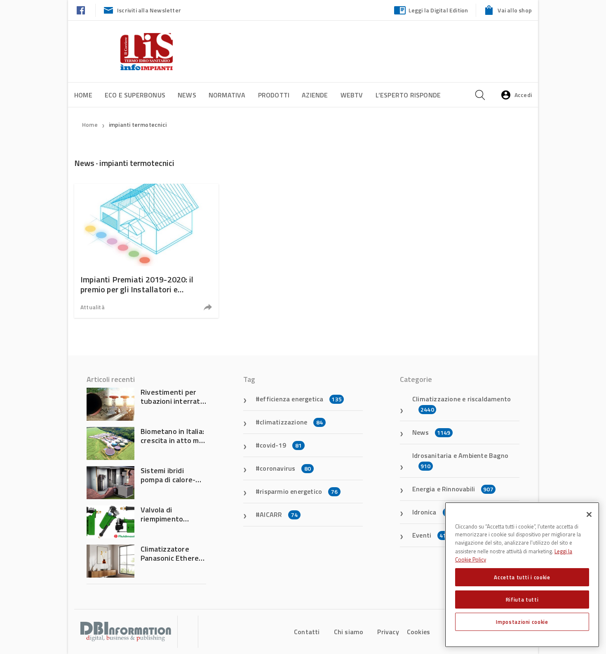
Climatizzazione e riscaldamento (461, 404)
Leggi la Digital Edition (438, 10)
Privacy (388, 632)
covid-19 (281, 445)
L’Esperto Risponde (408, 95)
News (187, 95)
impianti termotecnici (138, 124)
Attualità (92, 307)
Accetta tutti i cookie (522, 577)
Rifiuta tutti (522, 599)
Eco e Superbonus (135, 95)
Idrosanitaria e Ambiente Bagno (460, 460)
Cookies (418, 632)
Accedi (523, 94)
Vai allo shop (515, 10)
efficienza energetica (301, 399)
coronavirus (285, 468)
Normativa (227, 95)
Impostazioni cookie (522, 622)
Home (83, 95)
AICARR (279, 514)
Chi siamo (349, 632)
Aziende (315, 95)
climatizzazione (291, 422)
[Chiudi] (589, 514)
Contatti (307, 632)
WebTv (352, 95)
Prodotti (274, 95)
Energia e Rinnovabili (452, 489)
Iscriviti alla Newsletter (149, 10)
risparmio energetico (299, 491)
